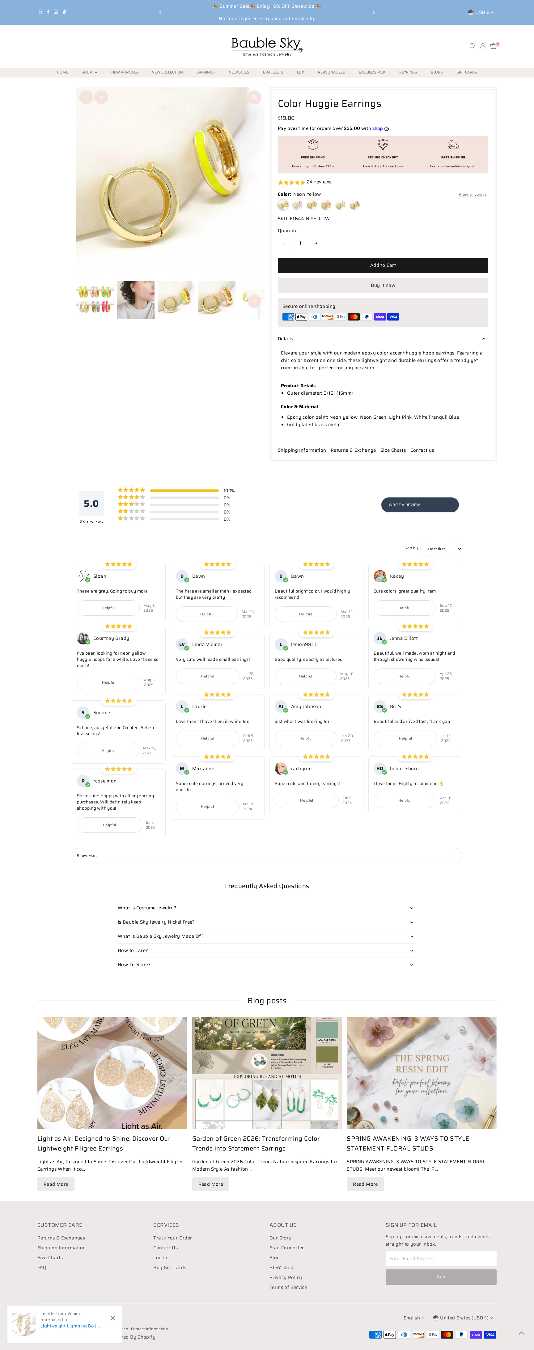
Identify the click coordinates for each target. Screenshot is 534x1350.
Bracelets (273, 72)
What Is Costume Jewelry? (147, 908)
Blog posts (267, 1001)
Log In (160, 1257)
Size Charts (393, 450)
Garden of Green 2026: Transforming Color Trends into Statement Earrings (256, 1143)
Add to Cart (383, 265)
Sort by (411, 548)
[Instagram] (56, 12)
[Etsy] (40, 12)
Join (441, 1277)
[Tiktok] (64, 12)
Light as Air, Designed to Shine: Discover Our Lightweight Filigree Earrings (104, 1143)
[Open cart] (493, 46)
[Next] (374, 12)
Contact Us (165, 1247)
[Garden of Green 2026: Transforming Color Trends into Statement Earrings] (267, 1073)
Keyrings (408, 72)
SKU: (283, 218)
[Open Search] (472, 46)
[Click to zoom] (254, 97)
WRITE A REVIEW (404, 505)
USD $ (482, 12)
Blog (274, 1257)
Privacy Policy (285, 1277)
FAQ (41, 1267)
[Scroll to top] (521, 1333)
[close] (112, 1318)
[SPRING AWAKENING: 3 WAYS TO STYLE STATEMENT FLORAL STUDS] (422, 1073)
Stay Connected (287, 1247)
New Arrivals (124, 72)
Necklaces (239, 72)
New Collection (167, 72)
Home (62, 72)
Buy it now (383, 285)
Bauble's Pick (372, 72)
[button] (383, 182)
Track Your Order (172, 1238)
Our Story (280, 1238)
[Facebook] (48, 12)
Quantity (288, 230)
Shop (87, 72)
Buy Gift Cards (169, 1267)
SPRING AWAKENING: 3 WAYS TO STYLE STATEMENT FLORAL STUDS (408, 1143)
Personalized (331, 72)
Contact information (149, 1329)
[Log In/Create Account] (482, 46)
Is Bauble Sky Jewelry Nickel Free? (156, 922)
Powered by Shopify (132, 1337)
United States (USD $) (464, 1318)
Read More (56, 1184)
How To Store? (134, 964)
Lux (300, 72)
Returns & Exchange (353, 450)
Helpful (108, 608)
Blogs (437, 72)
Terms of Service (288, 1287)
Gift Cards (466, 72)
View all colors (472, 194)
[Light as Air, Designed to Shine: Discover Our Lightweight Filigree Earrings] (112, 1073)
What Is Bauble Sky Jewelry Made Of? (161, 936)
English (412, 1318)
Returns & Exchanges (61, 1238)
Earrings (206, 72)
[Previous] (160, 12)
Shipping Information (302, 450)
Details (285, 338)
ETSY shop (281, 1267)
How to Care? (133, 950)
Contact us (422, 450)
